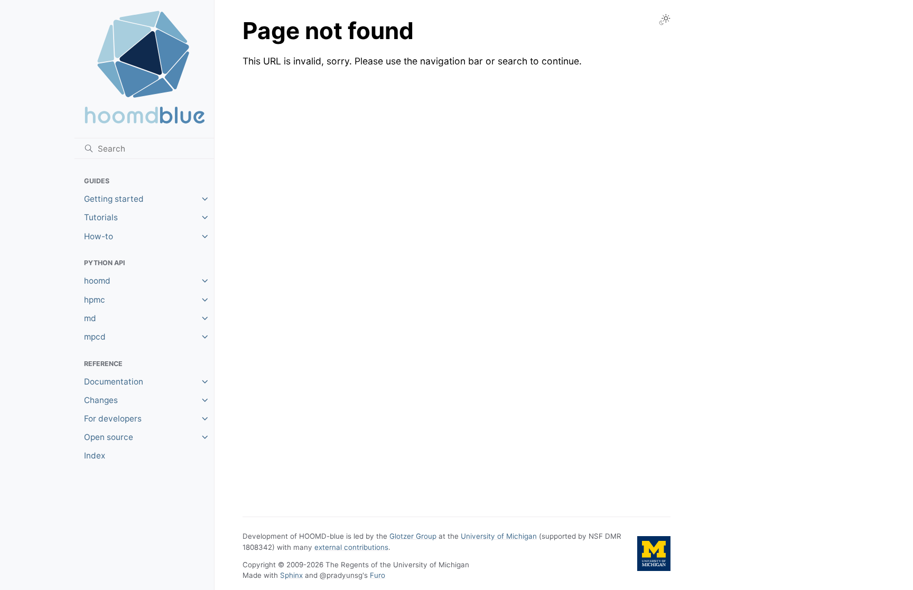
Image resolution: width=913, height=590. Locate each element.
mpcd (95, 337)
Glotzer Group (412, 536)
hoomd (97, 281)
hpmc (94, 300)
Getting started (114, 199)
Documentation (113, 382)
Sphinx (291, 575)
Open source (108, 437)
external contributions (351, 547)
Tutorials (101, 217)
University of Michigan (499, 536)
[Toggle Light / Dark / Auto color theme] (664, 19)
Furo (377, 575)
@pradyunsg (341, 575)
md (90, 318)
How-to (98, 236)
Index (94, 456)
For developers (113, 419)
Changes (101, 400)
